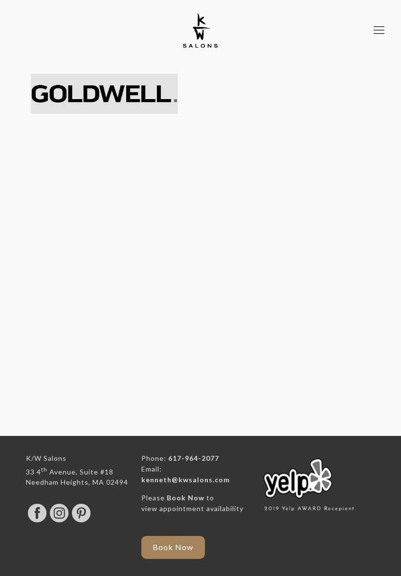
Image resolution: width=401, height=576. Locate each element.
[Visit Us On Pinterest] (81, 521)
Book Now (185, 498)
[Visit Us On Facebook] (37, 521)
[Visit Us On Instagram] (59, 521)
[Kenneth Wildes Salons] (200, 29)
